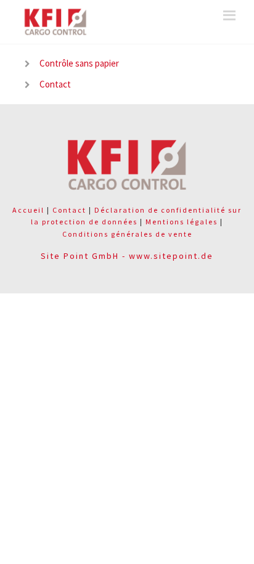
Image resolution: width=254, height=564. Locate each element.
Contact (55, 84)
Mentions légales (181, 221)
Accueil (28, 210)
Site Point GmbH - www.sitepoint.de (127, 255)
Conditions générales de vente (127, 234)
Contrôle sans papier (79, 63)
